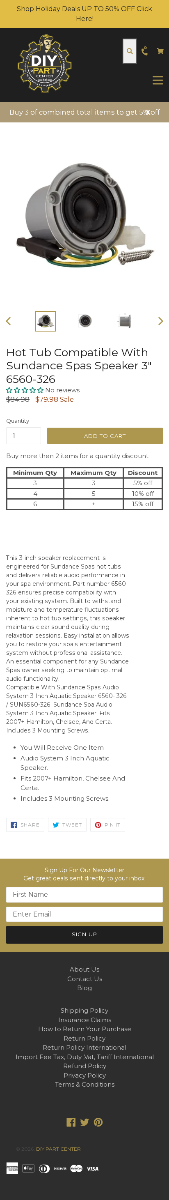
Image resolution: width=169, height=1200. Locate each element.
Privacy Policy (85, 1075)
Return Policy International (84, 1047)
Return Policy (84, 1038)
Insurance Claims (84, 1020)
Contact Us (84, 979)
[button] (25, 390)
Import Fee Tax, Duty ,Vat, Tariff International (85, 1057)
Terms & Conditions (84, 1084)
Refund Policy (84, 1066)
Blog (84, 988)
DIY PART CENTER (58, 1149)
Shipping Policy (84, 1010)
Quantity (17, 420)
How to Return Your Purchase (84, 1029)
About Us (84, 969)
